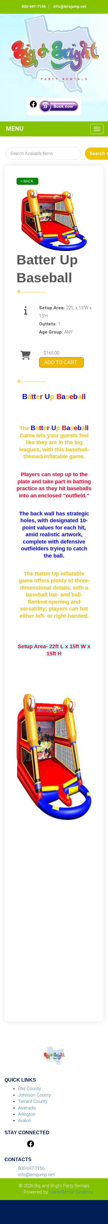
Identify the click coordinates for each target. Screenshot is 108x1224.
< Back (26, 181)
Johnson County (34, 1095)
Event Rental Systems (71, 1192)
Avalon (24, 1120)
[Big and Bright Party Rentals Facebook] (33, 105)
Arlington (26, 1114)
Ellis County (29, 1088)
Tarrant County (32, 1101)
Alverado (27, 1108)
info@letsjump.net (69, 6)
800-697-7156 (34, 6)
